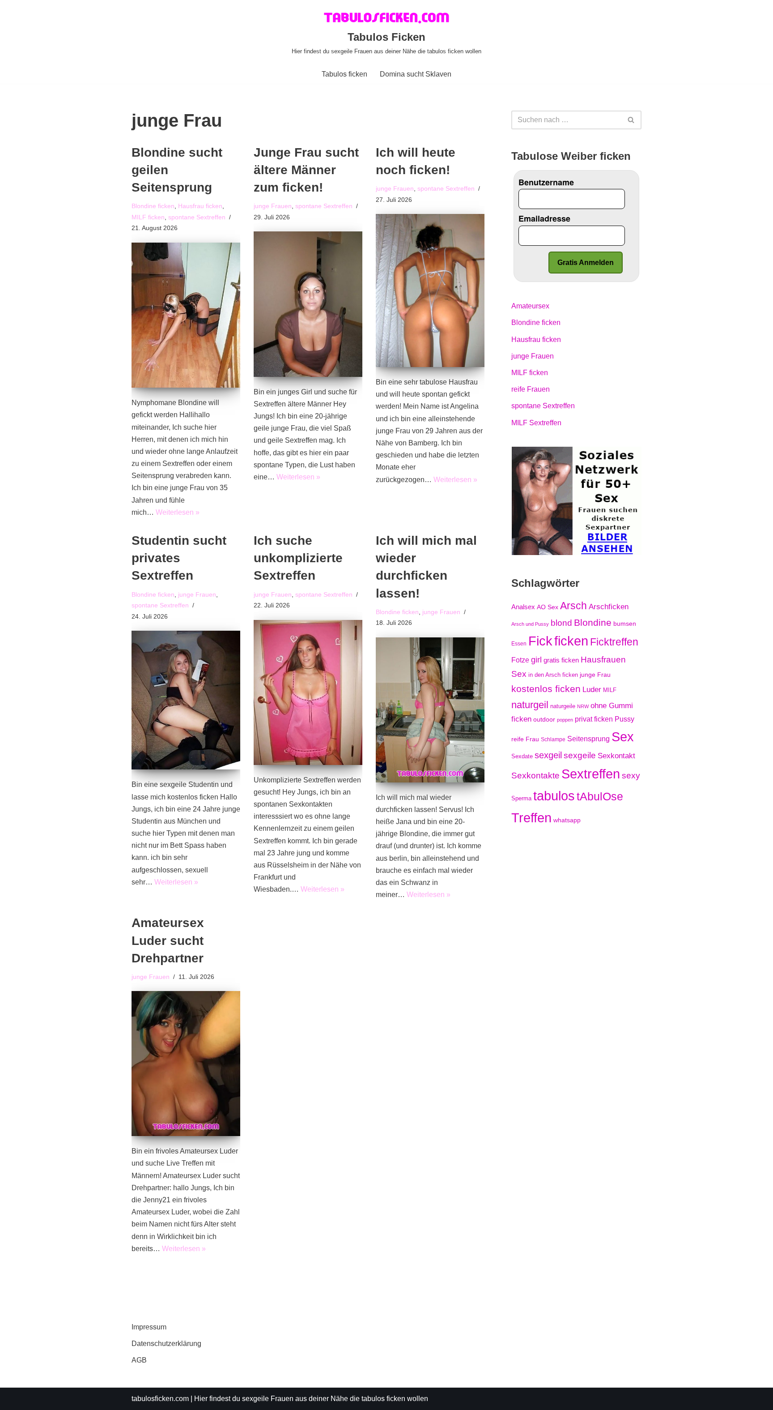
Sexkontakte (535, 775)
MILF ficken (148, 217)
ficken (571, 641)
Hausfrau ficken (200, 205)
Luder (591, 689)
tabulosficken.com (160, 1398)
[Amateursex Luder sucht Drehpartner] (186, 1063)
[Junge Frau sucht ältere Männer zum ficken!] (308, 303)
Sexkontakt (616, 755)
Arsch (573, 605)
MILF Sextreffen (536, 423)
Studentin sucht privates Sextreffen (179, 558)
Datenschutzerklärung (166, 1343)
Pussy (624, 719)
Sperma (521, 798)
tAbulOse (600, 796)
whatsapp (567, 820)
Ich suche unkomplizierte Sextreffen (298, 558)
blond (561, 623)
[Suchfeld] (631, 120)
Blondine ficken (153, 205)
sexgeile (580, 755)
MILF (609, 690)
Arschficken (609, 606)
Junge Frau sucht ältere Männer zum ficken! (306, 169)
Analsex (523, 607)
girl (536, 659)
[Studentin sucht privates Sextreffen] (186, 700)
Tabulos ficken (344, 74)
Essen (519, 644)
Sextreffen (590, 774)
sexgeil (548, 755)
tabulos (554, 795)
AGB (139, 1360)
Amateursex (530, 306)
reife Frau (525, 739)
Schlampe (553, 739)
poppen (565, 719)
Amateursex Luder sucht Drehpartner (168, 940)
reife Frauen (530, 389)
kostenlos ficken (546, 689)
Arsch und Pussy (530, 624)
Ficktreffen (614, 642)
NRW (583, 706)
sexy (631, 775)
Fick (540, 641)
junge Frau (595, 674)
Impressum (149, 1327)
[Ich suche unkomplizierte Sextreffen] (308, 692)
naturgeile (562, 706)
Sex (623, 737)
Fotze (520, 660)
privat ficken (594, 719)
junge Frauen (273, 205)
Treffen (531, 818)
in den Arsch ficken (553, 674)
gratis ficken (561, 660)
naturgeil (529, 704)
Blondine (593, 622)
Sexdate (522, 756)
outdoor (544, 719)
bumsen (624, 623)
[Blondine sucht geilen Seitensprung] (186, 315)
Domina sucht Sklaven (415, 74)
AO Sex (547, 607)
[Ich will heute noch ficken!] (430, 290)
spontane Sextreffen (196, 217)
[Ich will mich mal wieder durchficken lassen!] (430, 709)
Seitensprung (588, 739)
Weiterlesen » (178, 512)
